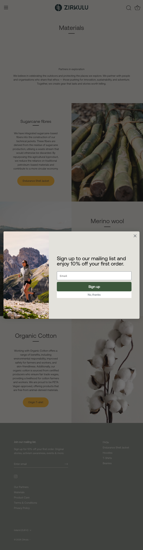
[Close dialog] (135, 236)
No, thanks (94, 294)
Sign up (94, 287)
